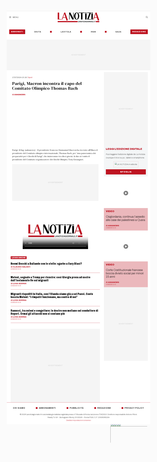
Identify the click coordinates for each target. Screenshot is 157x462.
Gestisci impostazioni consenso (78, 420)
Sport (30, 77)
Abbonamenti (47, 408)
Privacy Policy (134, 408)
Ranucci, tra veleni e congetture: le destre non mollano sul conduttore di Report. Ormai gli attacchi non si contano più (54, 312)
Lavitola (66, 32)
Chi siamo (19, 408)
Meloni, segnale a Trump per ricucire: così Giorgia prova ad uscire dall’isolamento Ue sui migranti (50, 279)
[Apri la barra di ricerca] (146, 17)
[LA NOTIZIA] (78, 17)
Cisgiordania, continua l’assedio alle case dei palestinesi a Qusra (125, 218)
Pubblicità (77, 408)
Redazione (139, 32)
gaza (118, 32)
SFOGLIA (126, 172)
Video (110, 211)
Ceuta (37, 32)
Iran (93, 32)
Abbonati (17, 32)
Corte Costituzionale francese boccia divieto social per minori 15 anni (125, 273)
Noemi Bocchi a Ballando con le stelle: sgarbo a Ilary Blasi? (46, 263)
